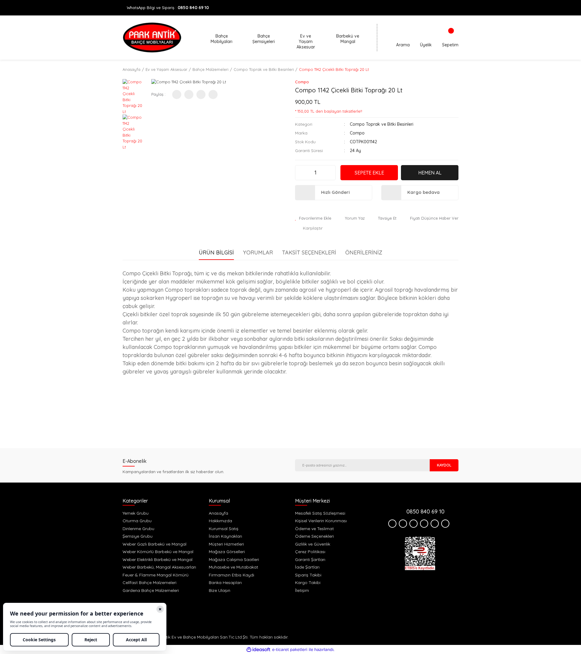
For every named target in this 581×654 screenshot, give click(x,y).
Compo (302, 81)
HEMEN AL (429, 173)
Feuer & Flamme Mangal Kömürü (156, 575)
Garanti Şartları (310, 559)
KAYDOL (444, 465)
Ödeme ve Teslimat (314, 528)
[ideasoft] (258, 650)
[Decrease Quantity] (300, 172)
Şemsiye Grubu (138, 536)
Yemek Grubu (136, 513)
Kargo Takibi (307, 582)
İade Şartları (307, 567)
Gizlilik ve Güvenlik (312, 544)
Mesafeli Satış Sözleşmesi (320, 513)
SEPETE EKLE (369, 173)
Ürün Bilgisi (216, 252)
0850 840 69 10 (193, 7)
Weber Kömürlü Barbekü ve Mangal (158, 551)
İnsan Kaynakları (225, 536)
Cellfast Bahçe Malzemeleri (149, 582)
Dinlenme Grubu (138, 528)
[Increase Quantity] (330, 172)
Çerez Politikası (310, 551)
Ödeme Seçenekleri (314, 536)
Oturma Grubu (137, 520)
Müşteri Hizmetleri (226, 544)
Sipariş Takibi (308, 575)
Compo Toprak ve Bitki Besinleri (381, 124)
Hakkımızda (220, 520)
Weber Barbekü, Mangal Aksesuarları (159, 567)
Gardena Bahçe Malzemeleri (151, 590)
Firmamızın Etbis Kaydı (231, 575)
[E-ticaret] (289, 650)
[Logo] (152, 37)
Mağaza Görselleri (227, 551)
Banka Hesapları (225, 582)
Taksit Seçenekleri (309, 252)
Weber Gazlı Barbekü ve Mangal (154, 544)
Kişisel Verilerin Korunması (321, 520)
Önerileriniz (363, 252)
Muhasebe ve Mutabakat (233, 567)
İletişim (302, 590)
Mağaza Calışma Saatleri (234, 559)
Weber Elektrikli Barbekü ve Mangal (157, 559)
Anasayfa (218, 513)
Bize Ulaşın (219, 590)
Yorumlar (258, 252)
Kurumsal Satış (223, 528)
